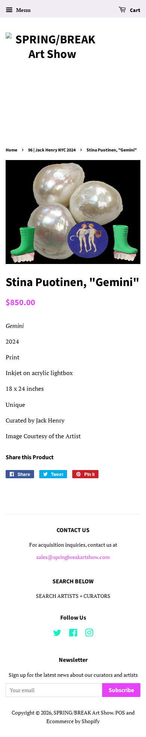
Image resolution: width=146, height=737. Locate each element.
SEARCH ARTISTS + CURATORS (73, 596)
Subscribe (121, 690)
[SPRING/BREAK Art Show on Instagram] (89, 634)
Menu (23, 9)
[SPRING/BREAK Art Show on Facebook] (73, 634)
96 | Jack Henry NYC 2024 (52, 150)
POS (120, 712)
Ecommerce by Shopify (73, 721)
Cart (134, 10)
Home (11, 150)
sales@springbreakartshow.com (73, 557)
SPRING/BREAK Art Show (83, 712)
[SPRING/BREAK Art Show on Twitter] (57, 634)
